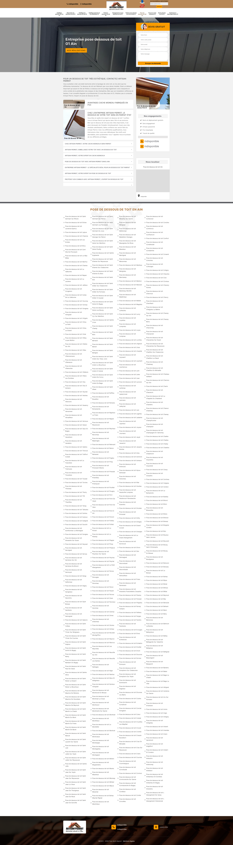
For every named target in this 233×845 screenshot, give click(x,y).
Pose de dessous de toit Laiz (129, 410)
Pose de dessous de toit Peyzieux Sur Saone (100, 553)
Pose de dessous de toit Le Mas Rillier (76, 257)
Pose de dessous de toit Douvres (130, 654)
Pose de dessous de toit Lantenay (127, 387)
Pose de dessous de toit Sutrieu (76, 513)
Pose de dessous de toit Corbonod (154, 217)
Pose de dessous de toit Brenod (157, 518)
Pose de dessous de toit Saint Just (75, 747)
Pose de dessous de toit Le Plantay (101, 535)
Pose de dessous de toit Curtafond (127, 703)
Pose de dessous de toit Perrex (103, 571)
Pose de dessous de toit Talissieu (76, 509)
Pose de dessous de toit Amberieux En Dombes (154, 775)
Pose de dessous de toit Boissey (157, 567)
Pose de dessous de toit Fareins (130, 620)
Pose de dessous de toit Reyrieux (103, 428)
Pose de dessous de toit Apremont (154, 739)
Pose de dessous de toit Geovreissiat (127, 568)
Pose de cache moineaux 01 (152, 13)
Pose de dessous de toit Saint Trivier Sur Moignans (75, 631)
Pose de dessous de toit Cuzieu (130, 698)
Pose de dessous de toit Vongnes (76, 308)
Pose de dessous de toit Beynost (157, 595)
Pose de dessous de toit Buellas (157, 497)
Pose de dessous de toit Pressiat (103, 471)
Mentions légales (129, 841)
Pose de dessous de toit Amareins (154, 788)
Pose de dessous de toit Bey (156, 599)
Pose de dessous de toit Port (102, 495)
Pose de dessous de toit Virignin (76, 318)
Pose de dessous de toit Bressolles (154, 509)
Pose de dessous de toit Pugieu (103, 458)
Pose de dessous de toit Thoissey (73, 487)
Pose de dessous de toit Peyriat (103, 561)
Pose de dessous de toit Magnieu (130, 304)
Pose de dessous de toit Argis (156, 713)
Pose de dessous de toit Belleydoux (154, 631)
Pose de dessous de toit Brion (156, 504)
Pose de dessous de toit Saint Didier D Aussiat (102, 297)
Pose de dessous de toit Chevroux (154, 292)
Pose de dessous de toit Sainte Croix (103, 321)
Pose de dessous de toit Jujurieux (127, 422)
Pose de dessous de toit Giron (129, 547)
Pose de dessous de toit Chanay (157, 414)
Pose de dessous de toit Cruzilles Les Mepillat (130, 723)
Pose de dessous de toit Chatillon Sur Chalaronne (154, 351)
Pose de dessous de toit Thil (75, 496)
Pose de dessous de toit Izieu (129, 453)
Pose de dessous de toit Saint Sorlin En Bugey (75, 649)
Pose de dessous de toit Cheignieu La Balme (154, 308)
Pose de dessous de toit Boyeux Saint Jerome (157, 536)
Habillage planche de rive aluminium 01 (94, 13)
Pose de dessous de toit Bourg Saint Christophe (156, 546)
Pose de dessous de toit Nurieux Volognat (103, 685)
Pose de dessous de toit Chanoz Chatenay (157, 409)
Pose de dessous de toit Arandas (157, 730)
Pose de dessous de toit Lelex (129, 374)
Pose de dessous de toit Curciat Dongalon (130, 709)
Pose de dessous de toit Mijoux (103, 786)
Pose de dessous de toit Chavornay (154, 326)
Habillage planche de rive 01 (59, 14)
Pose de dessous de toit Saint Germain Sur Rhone (75, 217)
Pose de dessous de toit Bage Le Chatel (157, 676)
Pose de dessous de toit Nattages (100, 666)
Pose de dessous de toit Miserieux (100, 773)
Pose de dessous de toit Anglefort (154, 745)
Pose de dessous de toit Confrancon (154, 233)
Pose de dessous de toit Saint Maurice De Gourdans (75, 698)
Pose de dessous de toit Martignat (127, 254)
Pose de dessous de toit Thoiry (76, 492)
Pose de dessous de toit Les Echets (75, 241)
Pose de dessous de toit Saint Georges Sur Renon (102, 236)
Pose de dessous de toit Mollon (103, 759)
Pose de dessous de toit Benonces (154, 619)
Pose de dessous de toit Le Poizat (101, 529)
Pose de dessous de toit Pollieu (103, 521)
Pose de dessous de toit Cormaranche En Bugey (127, 784)
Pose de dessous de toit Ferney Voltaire (130, 607)
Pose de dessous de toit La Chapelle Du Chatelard (155, 397)
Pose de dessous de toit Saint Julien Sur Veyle (75, 753)
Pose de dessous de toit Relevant (103, 444)
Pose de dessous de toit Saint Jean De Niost (75, 795)
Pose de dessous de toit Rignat (103, 419)
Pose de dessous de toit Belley (156, 636)
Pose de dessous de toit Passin (103, 591)
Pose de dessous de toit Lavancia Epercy (73, 227)
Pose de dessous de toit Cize (156, 278)
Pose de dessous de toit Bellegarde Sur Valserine (154, 641)
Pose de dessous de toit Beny (156, 614)
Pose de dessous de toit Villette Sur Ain (76, 345)
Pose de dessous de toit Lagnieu (130, 414)
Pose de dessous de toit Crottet (130, 732)
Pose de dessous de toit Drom (129, 651)
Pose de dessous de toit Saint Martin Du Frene (75, 722)
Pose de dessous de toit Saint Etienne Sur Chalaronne (102, 266)
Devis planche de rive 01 (162, 13)
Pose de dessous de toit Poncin (103, 517)
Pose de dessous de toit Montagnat (100, 754)
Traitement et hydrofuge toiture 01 (172, 13)
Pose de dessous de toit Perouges (100, 576)
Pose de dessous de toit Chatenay (154, 363)
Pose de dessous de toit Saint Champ (102, 327)
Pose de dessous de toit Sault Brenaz (75, 603)
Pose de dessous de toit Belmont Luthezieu (157, 625)
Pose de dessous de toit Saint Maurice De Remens (75, 692)
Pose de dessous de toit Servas (76, 554)
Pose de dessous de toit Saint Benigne (102, 351)
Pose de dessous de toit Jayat (129, 437)
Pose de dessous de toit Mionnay (103, 778)
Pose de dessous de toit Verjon (76, 425)
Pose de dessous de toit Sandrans (73, 609)
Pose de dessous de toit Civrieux (157, 281)
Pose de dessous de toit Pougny (103, 491)
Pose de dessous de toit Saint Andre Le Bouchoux (102, 364)
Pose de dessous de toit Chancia (76, 236)
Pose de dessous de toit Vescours (73, 400)
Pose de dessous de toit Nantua (103, 674)
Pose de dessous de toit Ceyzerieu (154, 458)
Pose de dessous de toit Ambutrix (154, 757)
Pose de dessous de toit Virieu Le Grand (75, 329)
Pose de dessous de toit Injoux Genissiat (129, 471)
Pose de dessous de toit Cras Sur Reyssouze (130, 749)
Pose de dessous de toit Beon (156, 610)
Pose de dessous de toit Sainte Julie (76, 765)
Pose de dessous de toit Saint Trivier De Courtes (75, 637)
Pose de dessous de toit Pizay (102, 544)
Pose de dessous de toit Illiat (129, 482)
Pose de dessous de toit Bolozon (157, 563)
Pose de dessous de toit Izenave (130, 460)
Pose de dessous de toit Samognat (73, 615)
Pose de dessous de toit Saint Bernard (102, 339)
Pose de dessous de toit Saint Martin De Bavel (75, 728)
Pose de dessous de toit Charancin (154, 391)
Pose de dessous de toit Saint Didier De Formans (102, 291)
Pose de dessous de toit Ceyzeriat (154, 465)
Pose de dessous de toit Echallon (130, 643)
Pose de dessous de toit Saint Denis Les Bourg (102, 309)
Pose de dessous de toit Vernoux (76, 421)
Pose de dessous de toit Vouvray (76, 301)
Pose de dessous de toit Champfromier (154, 419)
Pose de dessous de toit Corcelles (127, 800)
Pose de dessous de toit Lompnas (127, 335)
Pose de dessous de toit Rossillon (100, 398)
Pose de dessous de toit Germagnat (127, 556)
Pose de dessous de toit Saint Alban (102, 388)
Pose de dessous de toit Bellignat (157, 652)
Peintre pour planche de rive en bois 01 (131, 13)
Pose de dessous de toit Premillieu (100, 476)
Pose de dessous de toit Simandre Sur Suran (73, 539)
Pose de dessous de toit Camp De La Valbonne (75, 296)
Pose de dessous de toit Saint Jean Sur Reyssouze (75, 777)
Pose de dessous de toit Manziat (130, 285)
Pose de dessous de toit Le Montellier (101, 726)
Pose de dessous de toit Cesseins (154, 474)
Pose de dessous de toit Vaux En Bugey (76, 430)
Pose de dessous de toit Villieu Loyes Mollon (75, 339)
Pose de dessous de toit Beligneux (154, 647)
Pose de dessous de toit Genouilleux (127, 574)
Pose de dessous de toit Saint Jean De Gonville (75, 801)
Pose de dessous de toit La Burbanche (155, 492)
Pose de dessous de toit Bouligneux (154, 558)
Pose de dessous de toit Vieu (75, 382)
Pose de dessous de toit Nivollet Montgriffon (103, 634)
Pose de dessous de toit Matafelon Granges (127, 236)
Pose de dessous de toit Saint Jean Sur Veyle (75, 771)
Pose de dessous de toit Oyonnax (100, 607)
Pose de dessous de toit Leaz (129, 378)
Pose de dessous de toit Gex (129, 551)
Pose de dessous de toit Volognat (73, 313)
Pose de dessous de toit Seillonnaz (73, 581)
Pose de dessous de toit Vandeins (73, 442)
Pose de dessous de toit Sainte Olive (76, 673)
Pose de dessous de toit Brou (75, 246)
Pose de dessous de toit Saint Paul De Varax (75, 667)
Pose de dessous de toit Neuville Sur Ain (103, 653)
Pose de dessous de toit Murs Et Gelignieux (103, 679)
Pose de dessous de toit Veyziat (76, 392)
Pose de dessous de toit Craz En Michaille (130, 743)
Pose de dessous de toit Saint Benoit (102, 345)
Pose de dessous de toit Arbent (157, 726)
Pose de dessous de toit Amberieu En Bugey (154, 781)
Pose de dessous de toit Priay (102, 462)
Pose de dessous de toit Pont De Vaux (103, 506)
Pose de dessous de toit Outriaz (103, 612)
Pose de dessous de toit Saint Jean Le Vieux (75, 783)
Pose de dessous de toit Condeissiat (154, 243)
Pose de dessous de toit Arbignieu (154, 722)
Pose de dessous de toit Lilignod (130, 344)
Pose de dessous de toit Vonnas (76, 305)
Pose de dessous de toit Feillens (130, 612)
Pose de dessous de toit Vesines (76, 395)
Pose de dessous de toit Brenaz (157, 521)
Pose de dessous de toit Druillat (130, 647)
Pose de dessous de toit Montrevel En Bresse (100, 691)
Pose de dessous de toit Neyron (103, 639)
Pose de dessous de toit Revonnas (100, 433)
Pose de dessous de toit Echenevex (127, 638)
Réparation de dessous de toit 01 (70, 13)
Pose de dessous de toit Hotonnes (127, 477)
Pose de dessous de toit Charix (157, 386)
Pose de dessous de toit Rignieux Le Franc (103, 414)
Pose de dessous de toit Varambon (73, 436)
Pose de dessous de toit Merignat (127, 224)
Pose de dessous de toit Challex (157, 436)
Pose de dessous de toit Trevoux (76, 451)
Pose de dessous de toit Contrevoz (154, 227)
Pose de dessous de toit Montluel (103, 715)
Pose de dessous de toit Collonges (154, 265)
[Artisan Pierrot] (116, 6)
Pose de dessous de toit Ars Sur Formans (157, 698)
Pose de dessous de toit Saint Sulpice (75, 643)
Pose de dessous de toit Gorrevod (127, 542)
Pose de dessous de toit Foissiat (130, 599)
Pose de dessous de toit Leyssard (127, 356)
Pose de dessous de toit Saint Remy (75, 655)
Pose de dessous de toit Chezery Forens (157, 286)
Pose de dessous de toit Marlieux (130, 265)
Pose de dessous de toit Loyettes (127, 319)
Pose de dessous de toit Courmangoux (127, 762)
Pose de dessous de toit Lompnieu (127, 325)
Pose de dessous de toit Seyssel (76, 544)
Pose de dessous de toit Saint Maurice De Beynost (75, 704)
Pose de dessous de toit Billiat (156, 591)
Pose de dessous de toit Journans (127, 432)
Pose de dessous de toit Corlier (130, 795)
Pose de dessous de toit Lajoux (76, 232)
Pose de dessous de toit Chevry (157, 297)
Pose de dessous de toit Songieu (76, 534)
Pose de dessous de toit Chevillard (154, 302)
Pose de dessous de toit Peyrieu (103, 557)
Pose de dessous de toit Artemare (154, 704)
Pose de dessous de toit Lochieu (130, 340)
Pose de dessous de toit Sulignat (76, 521)
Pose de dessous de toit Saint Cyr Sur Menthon (102, 315)
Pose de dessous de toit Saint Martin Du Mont (75, 716)
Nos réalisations (76, 50)
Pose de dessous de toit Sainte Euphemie (103, 254)
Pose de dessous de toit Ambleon (154, 769)
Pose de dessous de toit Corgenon (73, 290)
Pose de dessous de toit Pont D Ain (103, 512)
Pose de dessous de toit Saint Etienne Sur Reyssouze (102, 260)
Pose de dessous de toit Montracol (100, 704)
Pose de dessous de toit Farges (130, 616)
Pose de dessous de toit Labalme (130, 417)
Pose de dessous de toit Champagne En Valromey (155, 431)
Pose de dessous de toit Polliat (103, 524)
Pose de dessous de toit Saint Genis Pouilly (102, 248)
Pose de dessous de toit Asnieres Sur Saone (157, 692)
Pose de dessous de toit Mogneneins (100, 763)
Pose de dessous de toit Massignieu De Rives (127, 242)
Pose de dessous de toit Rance (103, 448)
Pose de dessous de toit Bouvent (157, 541)
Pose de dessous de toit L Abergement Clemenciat (155, 800)
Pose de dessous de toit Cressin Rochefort (130, 736)
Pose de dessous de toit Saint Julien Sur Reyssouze (75, 759)
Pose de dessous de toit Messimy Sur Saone (127, 217)
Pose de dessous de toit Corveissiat (127, 768)
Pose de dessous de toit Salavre (76, 620)
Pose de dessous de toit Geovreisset (127, 562)
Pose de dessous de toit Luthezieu (127, 309)
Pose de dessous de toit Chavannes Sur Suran (154, 339)
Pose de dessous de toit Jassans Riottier (130, 448)
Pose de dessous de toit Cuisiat (130, 718)
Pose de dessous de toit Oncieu (103, 625)
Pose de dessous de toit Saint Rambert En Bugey (75, 661)
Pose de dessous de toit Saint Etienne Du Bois (102, 272)
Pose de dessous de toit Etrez (129, 633)
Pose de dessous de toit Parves (103, 594)
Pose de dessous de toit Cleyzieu (157, 274)
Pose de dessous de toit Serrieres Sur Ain (73, 559)
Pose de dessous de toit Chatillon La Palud (154, 357)
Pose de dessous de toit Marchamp (127, 276)
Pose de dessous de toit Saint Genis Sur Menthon (102, 242)
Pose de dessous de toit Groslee (130, 508)
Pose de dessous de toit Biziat (156, 584)
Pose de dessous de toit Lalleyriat (127, 405)
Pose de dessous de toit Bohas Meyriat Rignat (103, 797)
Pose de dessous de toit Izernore (130, 457)
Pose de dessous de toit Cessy (157, 469)
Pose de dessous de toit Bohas (157, 576)
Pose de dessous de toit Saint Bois (102, 333)
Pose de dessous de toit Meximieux (100, 803)
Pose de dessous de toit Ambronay (154, 763)
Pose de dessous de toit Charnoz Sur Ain (157, 381)
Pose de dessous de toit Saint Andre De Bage (102, 382)
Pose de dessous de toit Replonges (100, 439)
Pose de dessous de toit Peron (102, 587)
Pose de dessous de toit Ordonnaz (100, 620)
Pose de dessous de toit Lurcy (129, 314)
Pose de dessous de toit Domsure (127, 663)
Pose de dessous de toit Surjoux (76, 517)
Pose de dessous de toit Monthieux (100, 719)
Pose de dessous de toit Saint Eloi (102, 278)
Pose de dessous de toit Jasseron (127, 442)
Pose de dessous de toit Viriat (75, 334)
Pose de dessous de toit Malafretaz (127, 296)
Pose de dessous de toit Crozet (130, 728)
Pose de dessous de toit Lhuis (129, 347)
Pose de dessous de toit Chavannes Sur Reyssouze (155, 345)
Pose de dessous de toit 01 (142, 14)
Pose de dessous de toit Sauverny (73, 597)
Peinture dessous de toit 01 (106, 14)
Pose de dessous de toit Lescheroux (127, 366)
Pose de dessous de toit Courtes (130, 757)
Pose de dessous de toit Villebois (76, 372)
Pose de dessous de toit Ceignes (157, 483)
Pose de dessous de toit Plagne (103, 540)
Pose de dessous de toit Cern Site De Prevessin (75, 251)
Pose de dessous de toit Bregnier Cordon (157, 526)
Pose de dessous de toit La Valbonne (74, 270)
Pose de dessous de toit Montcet (103, 730)
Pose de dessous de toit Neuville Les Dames (103, 660)
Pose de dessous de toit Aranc (156, 734)
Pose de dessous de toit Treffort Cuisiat (76, 455)
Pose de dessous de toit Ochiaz (103, 629)
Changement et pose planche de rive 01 (117, 13)
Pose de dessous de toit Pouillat (103, 487)
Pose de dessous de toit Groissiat (127, 513)
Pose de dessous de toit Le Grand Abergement (128, 536)
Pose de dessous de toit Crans (129, 754)
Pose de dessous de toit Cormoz (130, 773)
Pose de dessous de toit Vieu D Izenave (76, 387)
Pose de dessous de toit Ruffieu (103, 393)
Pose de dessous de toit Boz (156, 531)
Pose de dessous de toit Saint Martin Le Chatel (75, 710)
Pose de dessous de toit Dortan (130, 658)
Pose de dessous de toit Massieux (127, 248)
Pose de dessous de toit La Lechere (74, 280)
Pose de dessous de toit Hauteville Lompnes (127, 491)
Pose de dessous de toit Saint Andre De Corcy (102, 376)
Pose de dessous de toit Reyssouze (100, 424)
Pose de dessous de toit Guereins (127, 503)
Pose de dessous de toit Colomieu (154, 259)
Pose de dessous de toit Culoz (129, 714)
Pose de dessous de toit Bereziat (157, 603)
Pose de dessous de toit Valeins (76, 447)
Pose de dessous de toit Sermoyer (73, 571)
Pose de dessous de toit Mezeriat (100, 791)
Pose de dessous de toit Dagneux (127, 687)
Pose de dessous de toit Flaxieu (130, 595)
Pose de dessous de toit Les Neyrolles (102, 647)
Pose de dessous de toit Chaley (157, 444)
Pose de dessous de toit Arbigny (157, 717)
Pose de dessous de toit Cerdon (157, 487)
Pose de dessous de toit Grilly (129, 518)
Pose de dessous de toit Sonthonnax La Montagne (74, 529)
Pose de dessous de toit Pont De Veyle (103, 500)
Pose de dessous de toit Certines (157, 479)
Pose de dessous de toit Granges (130, 531)
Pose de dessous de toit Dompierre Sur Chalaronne (128, 669)
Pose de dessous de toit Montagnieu (100, 748)
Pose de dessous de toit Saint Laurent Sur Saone (75, 740)
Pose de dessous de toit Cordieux (127, 790)
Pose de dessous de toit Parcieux (103, 602)
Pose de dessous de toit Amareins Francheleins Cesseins (130, 590)
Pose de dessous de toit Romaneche (100, 408)
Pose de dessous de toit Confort (157, 238)
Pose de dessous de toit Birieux (157, 588)
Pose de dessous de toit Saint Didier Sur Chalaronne (102, 284)
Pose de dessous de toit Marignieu (127, 270)
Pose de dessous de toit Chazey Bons (157, 320)
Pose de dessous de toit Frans (129, 579)
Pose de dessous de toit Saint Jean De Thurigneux (75, 789)
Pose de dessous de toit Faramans (127, 625)
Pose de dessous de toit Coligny (157, 270)
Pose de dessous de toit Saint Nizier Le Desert (75, 680)
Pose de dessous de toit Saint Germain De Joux (102, 230)
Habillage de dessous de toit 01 (82, 13)
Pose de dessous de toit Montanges (100, 741)
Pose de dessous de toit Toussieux (73, 474)
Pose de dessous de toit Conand (157, 254)
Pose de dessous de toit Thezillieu (73, 501)
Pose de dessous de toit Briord (157, 500)
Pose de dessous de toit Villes (75, 350)
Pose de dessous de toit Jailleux (76, 285)
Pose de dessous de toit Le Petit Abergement (103, 566)
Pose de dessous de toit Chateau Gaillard (157, 375)
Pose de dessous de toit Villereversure (73, 355)
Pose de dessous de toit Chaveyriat (154, 333)
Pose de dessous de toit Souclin (76, 524)
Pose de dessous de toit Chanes (76, 265)
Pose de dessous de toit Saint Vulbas (75, 625)
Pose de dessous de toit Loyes (129, 330)
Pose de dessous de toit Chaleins (157, 447)
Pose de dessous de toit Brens (156, 514)
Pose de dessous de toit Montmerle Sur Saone (100, 710)
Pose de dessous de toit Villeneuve (73, 361)
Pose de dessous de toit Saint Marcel (75, 734)
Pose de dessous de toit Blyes (156, 580)
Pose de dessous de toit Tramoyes (73, 468)
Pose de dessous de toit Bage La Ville (157, 682)
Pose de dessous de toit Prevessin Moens (100, 467)
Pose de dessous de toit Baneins (157, 668)
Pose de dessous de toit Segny (76, 586)
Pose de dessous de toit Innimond (127, 465)
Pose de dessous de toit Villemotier (73, 367)
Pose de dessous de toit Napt (102, 671)
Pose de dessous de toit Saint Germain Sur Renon (102, 217)
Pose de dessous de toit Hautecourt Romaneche (127, 497)
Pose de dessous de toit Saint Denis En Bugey (102, 303)
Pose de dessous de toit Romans (103, 403)
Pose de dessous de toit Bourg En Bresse (156, 552)
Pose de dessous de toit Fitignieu (130, 603)
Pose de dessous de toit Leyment (130, 361)
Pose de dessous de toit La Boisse (155, 572)
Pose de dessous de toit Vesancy (76, 405)
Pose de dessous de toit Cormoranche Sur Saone (127, 778)
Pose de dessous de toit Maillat (130, 301)
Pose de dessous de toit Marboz (130, 281)
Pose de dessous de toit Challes (157, 440)
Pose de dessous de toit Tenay (75, 506)
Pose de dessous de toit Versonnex (73, 410)
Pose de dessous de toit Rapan (76, 275)
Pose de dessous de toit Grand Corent (130, 527)
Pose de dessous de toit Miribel (103, 782)
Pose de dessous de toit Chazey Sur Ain (157, 314)
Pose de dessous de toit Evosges (130, 630)
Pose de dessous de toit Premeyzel (100, 482)
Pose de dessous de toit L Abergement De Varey (155, 794)
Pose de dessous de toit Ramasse (100, 453)
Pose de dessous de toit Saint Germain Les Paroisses (102, 224)
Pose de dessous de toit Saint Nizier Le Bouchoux (75, 686)
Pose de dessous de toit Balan (156, 671)
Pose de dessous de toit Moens (103, 768)
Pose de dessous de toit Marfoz (76, 262)
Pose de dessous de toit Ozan (102, 598)
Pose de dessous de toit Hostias (130, 486)
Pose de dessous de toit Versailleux (73, 416)
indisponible (73, 4)
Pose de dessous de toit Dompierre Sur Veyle (127, 675)
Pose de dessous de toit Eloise (75, 222)
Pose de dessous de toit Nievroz (103, 642)
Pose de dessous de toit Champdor (154, 425)
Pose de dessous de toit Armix (156, 709)
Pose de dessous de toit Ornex (102, 615)
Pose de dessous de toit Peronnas (100, 582)
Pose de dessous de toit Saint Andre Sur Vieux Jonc (102, 358)
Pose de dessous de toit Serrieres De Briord (73, 565)
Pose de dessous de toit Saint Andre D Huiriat (102, 370)
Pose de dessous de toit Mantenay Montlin (127, 290)
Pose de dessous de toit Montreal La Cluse (100, 697)
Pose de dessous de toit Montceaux (100, 735)
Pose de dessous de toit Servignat (73, 549)
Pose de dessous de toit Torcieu (76, 482)
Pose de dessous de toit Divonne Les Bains (130, 693)
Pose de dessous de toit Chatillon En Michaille (154, 369)
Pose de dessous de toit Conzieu (157, 222)
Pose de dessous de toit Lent (129, 371)
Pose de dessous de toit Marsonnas (127, 260)
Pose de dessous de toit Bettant (157, 606)
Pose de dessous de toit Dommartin (127, 681)
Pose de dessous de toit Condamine (154, 249)
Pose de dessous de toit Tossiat (76, 479)
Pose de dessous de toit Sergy (75, 576)
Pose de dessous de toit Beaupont (154, 663)
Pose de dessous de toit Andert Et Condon (157, 751)
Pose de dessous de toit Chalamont (154, 452)
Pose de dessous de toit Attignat (157, 687)
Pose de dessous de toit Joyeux (130, 427)
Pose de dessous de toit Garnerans (127, 584)
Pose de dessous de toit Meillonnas (127, 230)
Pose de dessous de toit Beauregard (154, 657)
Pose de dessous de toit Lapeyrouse (127, 393)
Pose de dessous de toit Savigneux (73, 591)
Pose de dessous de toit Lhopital (130, 351)
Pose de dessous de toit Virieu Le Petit (75, 323)
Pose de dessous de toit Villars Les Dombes (76, 377)
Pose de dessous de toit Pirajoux (103, 548)
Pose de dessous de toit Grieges (130, 522)
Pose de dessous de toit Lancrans (127, 399)
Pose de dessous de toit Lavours (130, 382)
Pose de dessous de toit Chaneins (154, 403)
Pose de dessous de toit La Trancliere (74, 462)
